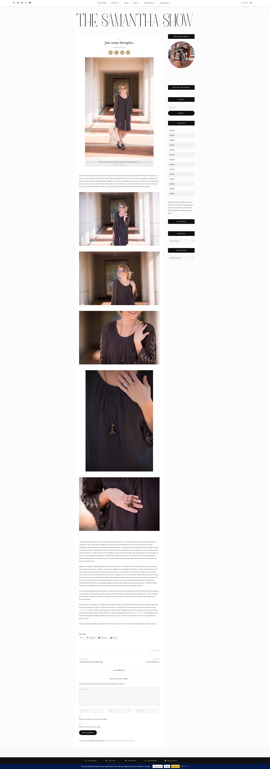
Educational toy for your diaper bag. (91, 662)
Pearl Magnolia (139, 613)
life (119, 38)
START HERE (101, 3)
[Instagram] (26, 2)
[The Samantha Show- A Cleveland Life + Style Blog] (135, 20)
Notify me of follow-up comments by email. (93, 719)
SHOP (135, 3)
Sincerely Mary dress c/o (92, 162)
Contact (115, 3)
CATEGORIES (149, 3)
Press (126, 3)
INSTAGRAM (164, 3)
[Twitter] (18, 2)
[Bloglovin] (30, 2)
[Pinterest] (22, 2)
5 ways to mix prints (152, 662)
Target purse (142, 162)
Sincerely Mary (84, 610)
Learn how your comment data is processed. (119, 740)
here (121, 566)
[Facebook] (14, 2)
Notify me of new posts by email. (89, 727)
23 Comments (155, 650)
